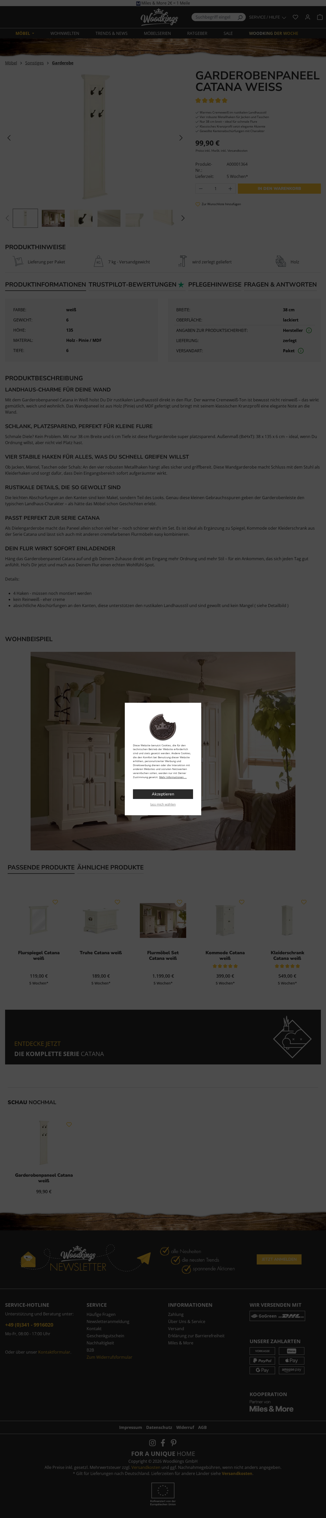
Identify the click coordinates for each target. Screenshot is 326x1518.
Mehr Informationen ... (173, 777)
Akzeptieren (163, 794)
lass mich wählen (163, 804)
